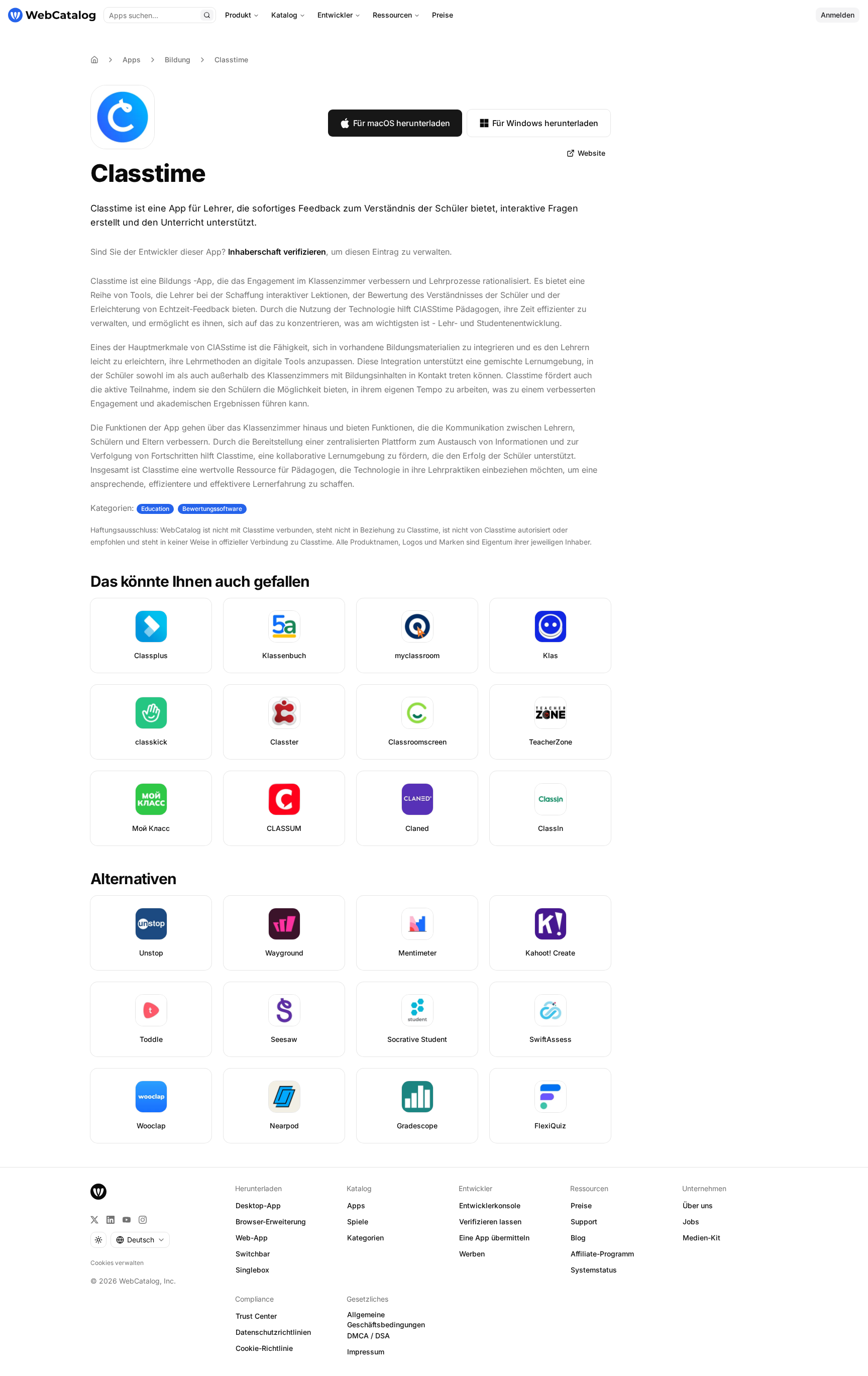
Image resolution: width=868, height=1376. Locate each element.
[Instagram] (143, 1220)
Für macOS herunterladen (401, 123)
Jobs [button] (691, 1221)
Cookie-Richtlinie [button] (264, 1348)
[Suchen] (207, 15)
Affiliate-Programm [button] (602, 1253)
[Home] (94, 60)
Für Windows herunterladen (545, 123)
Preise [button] (581, 1205)
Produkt (238, 15)
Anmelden (837, 15)
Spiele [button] (357, 1221)
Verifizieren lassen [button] (490, 1221)
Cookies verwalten (117, 1262)
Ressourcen (392, 15)
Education (155, 508)
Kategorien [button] (365, 1237)
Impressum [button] (365, 1351)
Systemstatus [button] (594, 1269)
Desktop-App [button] (258, 1205)
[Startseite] (51, 15)
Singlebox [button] (252, 1269)
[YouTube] (127, 1220)
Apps (132, 59)
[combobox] (140, 1240)
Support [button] (584, 1221)
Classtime (231, 59)
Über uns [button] (698, 1205)
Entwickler (335, 15)
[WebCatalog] (98, 1192)
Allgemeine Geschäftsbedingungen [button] (386, 1320)
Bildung (177, 59)
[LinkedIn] (110, 1220)
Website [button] (591, 153)
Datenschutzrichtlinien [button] (273, 1332)
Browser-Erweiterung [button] (271, 1221)
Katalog (284, 15)
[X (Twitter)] (94, 1220)
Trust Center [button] (256, 1316)
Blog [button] (578, 1237)
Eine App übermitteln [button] (494, 1237)
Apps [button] (356, 1205)
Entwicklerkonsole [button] (489, 1205)
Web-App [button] (252, 1237)
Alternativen (133, 879)
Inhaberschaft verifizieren (277, 252)
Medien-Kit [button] (701, 1237)
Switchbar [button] (253, 1253)
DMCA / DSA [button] (368, 1335)
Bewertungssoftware (212, 508)
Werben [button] (472, 1253)
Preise (442, 15)
